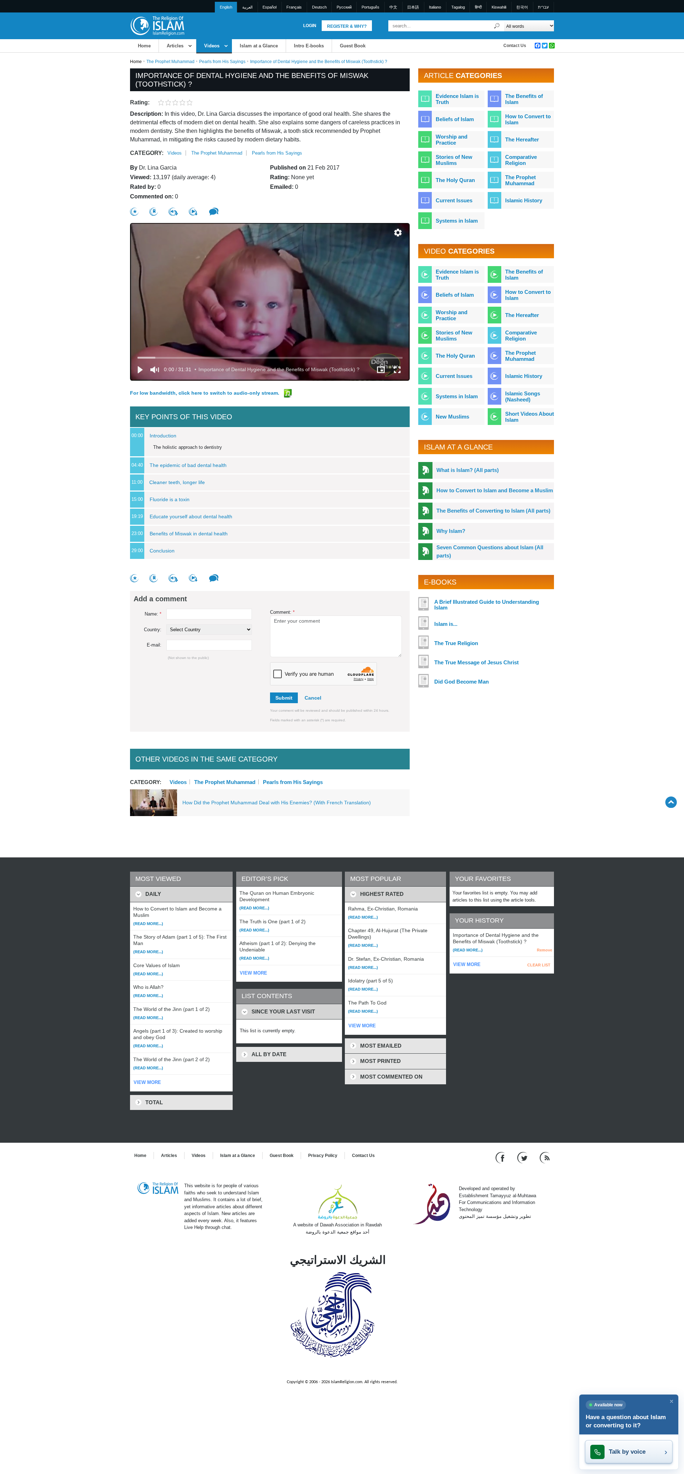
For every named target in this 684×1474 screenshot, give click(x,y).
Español (269, 7)
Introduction (163, 435)
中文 (393, 7)
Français (294, 7)
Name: (153, 614)
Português (370, 7)
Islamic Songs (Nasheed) (522, 396)
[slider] (270, 357)
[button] (398, 232)
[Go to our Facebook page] (501, 1157)
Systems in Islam (457, 221)
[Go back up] (671, 802)
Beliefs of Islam (455, 119)
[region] (270, 302)
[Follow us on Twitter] (523, 1157)
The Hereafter (522, 139)
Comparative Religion (521, 160)
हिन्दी (478, 7)
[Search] (497, 25)
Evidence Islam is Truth (457, 99)
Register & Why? (347, 26)
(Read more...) (148, 924)
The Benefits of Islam (524, 99)
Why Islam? (450, 531)
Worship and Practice (451, 140)
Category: (147, 153)
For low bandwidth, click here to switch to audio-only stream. (205, 393)
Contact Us (514, 45)
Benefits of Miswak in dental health (189, 533)
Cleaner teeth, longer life (177, 482)
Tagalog (458, 7)
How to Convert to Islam (528, 119)
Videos (211, 45)
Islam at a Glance (259, 45)
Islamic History (523, 200)
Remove (544, 950)
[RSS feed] (545, 1157)
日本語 (413, 7)
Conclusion (162, 551)
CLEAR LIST (538, 965)
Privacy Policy (322, 1155)
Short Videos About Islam (529, 417)
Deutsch (319, 7)
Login (309, 25)
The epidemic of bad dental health (188, 465)
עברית (543, 7)
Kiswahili (499, 7)
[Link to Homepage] (157, 25)
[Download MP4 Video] (193, 212)
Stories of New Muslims (454, 160)
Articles (175, 45)
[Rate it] (134, 212)
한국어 (522, 7)
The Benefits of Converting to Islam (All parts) (493, 511)
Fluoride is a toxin (170, 499)
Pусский (344, 7)
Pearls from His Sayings (222, 61)
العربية (247, 7)
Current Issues (454, 200)
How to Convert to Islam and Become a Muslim (494, 490)
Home (144, 45)
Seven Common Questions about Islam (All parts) (489, 551)
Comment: (282, 612)
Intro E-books (309, 45)
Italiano (435, 7)
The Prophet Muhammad (170, 61)
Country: (152, 629)
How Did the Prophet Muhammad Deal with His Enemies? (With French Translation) (276, 802)
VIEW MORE (147, 1082)
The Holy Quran (455, 180)
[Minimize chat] (671, 1401)
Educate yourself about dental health (191, 516)
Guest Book (353, 45)
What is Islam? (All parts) (467, 470)
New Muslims (452, 417)
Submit (283, 698)
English (226, 7)
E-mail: (154, 645)
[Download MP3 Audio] (173, 212)
